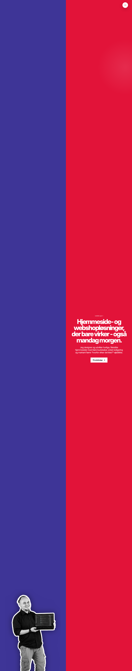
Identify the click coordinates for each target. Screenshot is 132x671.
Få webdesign (98, 360)
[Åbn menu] (125, 5)
